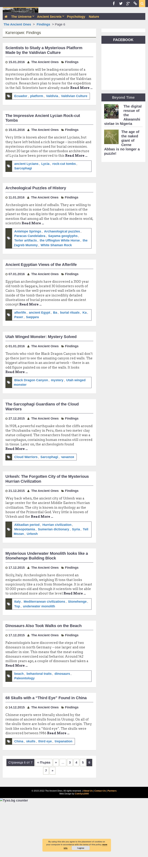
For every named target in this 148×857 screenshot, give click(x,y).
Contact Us (100, 791)
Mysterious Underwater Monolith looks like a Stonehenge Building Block (46, 555)
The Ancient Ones (17, 24)
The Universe (21, 16)
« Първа (43, 762)
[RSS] (135, 3)
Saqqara (32, 317)
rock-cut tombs (64, 164)
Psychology (76, 16)
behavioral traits (39, 674)
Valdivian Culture (74, 96)
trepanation (63, 741)
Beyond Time (123, 97)
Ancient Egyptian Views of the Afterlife (41, 264)
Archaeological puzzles (62, 231)
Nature (94, 16)
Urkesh (32, 534)
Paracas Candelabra (29, 236)
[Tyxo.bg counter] (14, 800)
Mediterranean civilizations (44, 601)
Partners (112, 791)
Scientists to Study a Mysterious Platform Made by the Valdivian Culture (43, 50)
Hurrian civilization (56, 525)
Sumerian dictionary (53, 529)
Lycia (45, 164)
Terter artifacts (25, 240)
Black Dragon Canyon (31, 380)
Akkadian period (27, 525)
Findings (43, 24)
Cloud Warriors (26, 457)
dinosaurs (62, 674)
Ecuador (20, 96)
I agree (80, 848)
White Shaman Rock (56, 245)
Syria (76, 529)
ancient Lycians (26, 164)
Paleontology (24, 678)
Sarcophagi (23, 168)
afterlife (20, 312)
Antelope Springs (27, 231)
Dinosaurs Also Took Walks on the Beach (43, 625)
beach (19, 674)
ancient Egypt (39, 312)
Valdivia (52, 96)
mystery (57, 380)
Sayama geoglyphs (63, 236)
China (18, 741)
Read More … (81, 88)
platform (36, 96)
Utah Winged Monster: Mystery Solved (41, 336)
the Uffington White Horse (60, 240)
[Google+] (128, 3)
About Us (88, 791)
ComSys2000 (82, 793)
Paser (18, 317)
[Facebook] (113, 3)
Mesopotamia (24, 529)
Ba (55, 312)
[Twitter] (121, 3)
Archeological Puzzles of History (35, 188)
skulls (30, 741)
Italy (17, 601)
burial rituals (70, 312)
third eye (45, 741)
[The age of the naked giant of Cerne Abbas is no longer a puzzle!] (111, 138)
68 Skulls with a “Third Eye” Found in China (46, 698)
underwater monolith (39, 606)
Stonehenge (77, 601)
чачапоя (67, 457)
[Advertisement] (74, 830)
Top (17, 606)
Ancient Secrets (49, 16)
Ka (84, 312)
